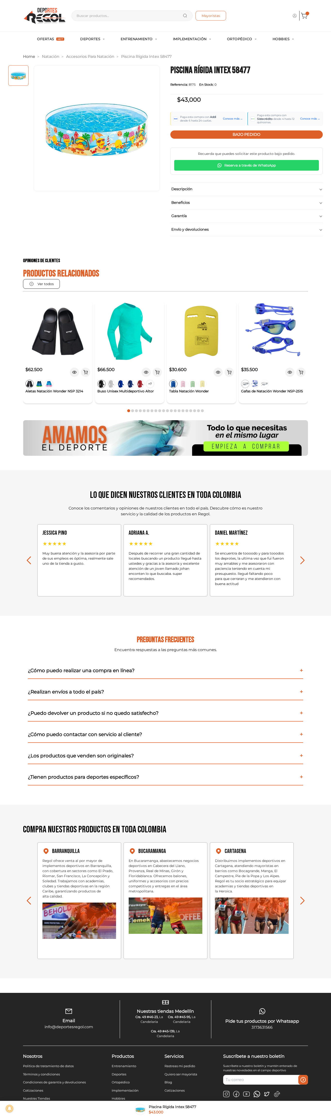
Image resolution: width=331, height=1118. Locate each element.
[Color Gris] (264, 384)
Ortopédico (239, 39)
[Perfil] (294, 16)
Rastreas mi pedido (180, 1066)
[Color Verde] (193, 384)
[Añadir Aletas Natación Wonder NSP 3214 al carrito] (85, 372)
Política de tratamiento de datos (48, 1066)
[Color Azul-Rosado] (49, 384)
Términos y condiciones (41, 1074)
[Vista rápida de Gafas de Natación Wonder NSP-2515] (289, 372)
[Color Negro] (29, 384)
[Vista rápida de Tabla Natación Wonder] (218, 372)
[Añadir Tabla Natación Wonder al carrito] (229, 372)
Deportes (90, 39)
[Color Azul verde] (39, 384)
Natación (50, 56)
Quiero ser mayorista (181, 1074)
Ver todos (46, 284)
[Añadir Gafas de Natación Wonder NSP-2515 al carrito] (301, 372)
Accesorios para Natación (90, 56)
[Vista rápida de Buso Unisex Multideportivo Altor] (146, 372)
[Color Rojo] (140, 384)
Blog (168, 1082)
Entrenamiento (137, 39)
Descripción (181, 189)
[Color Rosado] (183, 384)
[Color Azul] (173, 384)
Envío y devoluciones (190, 229)
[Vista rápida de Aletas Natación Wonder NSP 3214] (74, 372)
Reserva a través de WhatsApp (250, 165)
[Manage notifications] (9, 1108)
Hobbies (281, 39)
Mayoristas (211, 16)
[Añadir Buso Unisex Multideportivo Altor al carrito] (157, 372)
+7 (150, 384)
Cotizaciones (33, 1090)
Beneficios (180, 202)
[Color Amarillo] (202, 384)
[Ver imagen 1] (18, 75)
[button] (128, 410)
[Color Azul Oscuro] (130, 384)
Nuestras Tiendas (36, 1098)
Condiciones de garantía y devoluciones (54, 1082)
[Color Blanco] (111, 384)
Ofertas (50, 39)
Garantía (179, 215)
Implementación (190, 39)
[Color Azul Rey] (121, 384)
